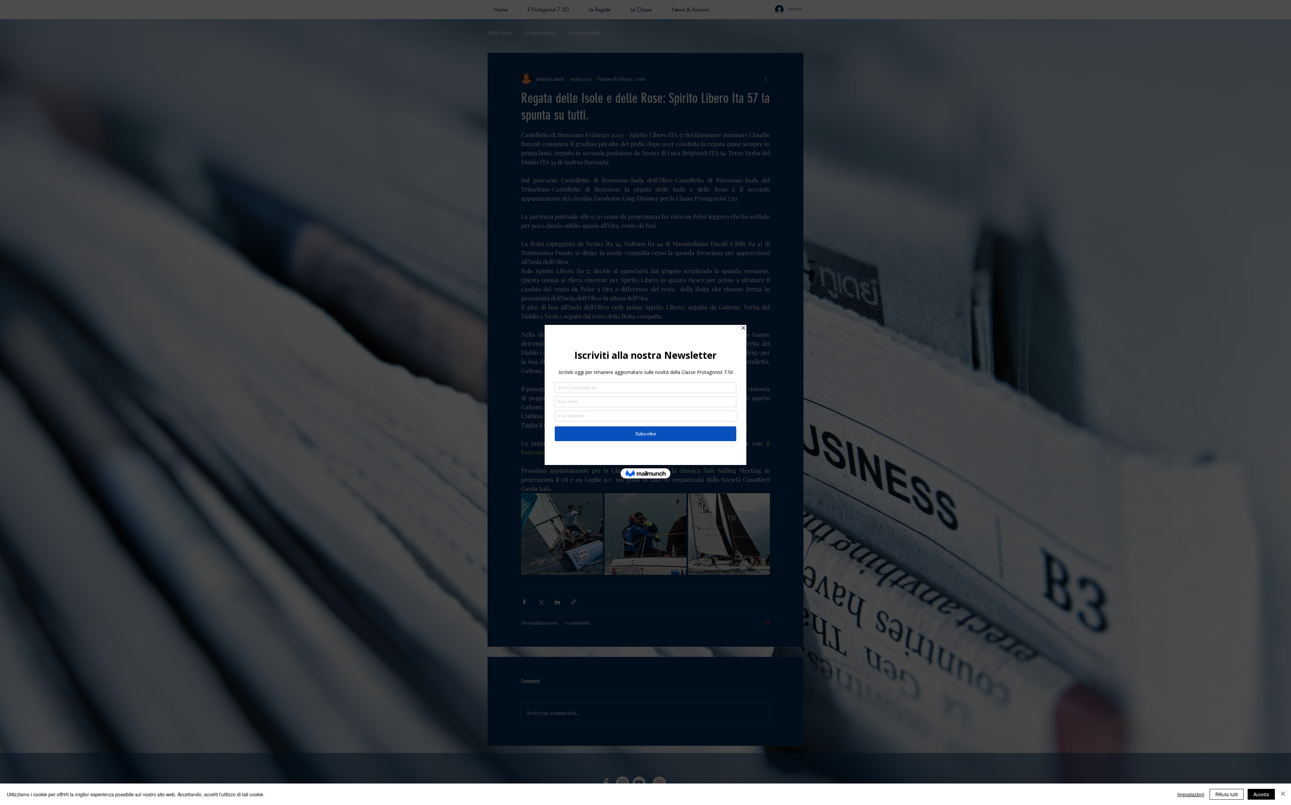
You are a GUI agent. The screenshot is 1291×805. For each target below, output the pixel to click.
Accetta (1261, 794)
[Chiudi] (1283, 794)
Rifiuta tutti (1226, 794)
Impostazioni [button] (1190, 794)
